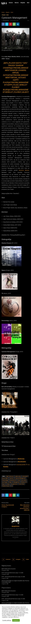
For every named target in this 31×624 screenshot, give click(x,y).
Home (3, 12)
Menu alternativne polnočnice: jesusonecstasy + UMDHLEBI (24, 507)
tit (11, 486)
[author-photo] (15, 524)
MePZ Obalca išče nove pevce (8, 569)
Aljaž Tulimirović (10, 476)
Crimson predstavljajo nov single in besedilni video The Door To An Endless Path (15, 581)
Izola (19, 480)
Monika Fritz (24, 482)
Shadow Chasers (6, 486)
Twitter (27, 559)
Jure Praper (4, 482)
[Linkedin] (17, 24)
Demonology (5, 480)
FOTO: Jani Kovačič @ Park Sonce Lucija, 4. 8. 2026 (13, 576)
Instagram (18, 559)
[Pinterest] (10, 24)
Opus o (8, 484)
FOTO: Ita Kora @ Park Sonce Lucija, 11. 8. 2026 (12, 572)
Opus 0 (3, 484)
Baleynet (23, 620)
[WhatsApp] (14, 24)
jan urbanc (24, 480)
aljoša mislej (18, 476)
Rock (12, 12)
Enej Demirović (13, 480)
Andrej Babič (25, 476)
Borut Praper (5, 478)
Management (16, 482)
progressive (14, 484)
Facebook (8, 559)
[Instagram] (13, 559)
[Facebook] (3, 24)
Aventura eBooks (24, 170)
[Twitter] (6, 24)
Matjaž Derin (6, 20)
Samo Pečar (21, 484)
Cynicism (12, 478)
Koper (10, 482)
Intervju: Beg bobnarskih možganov (8, 505)
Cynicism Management (20, 478)
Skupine (7, 12)
